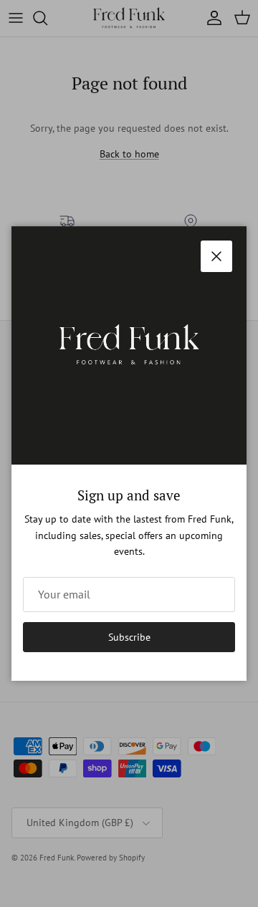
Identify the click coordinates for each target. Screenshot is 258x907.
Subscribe (129, 637)
